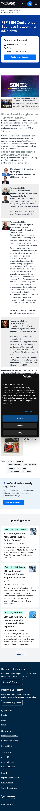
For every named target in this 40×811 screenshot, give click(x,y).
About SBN (5, 757)
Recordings (5, 720)
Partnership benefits (9, 741)
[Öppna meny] (36, 3)
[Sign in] (29, 3)
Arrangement (13, 10)
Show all (20, 654)
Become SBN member (12, 682)
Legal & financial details (10, 778)
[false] (23, 3)
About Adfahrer (7, 762)
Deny (20, 433)
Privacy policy (7, 783)
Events (4, 715)
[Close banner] (37, 376)
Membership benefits (9, 736)
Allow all (20, 418)
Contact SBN (6, 746)
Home (3, 10)
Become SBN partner (12, 703)
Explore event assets (20, 57)
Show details (28, 411)
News (3, 725)
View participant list (13, 502)
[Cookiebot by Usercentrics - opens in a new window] (24, 376)
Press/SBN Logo (8, 767)
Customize (19, 425)
